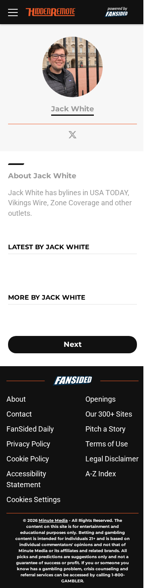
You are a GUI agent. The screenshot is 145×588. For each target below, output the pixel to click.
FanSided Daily (30, 429)
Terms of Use (106, 444)
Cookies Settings (33, 499)
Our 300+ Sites (108, 414)
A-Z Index (100, 473)
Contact (19, 414)
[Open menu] (13, 12)
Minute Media (53, 520)
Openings (100, 399)
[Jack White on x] (72, 134)
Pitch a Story (105, 429)
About (16, 399)
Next (73, 344)
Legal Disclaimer (112, 459)
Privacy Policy (28, 444)
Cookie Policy (27, 459)
